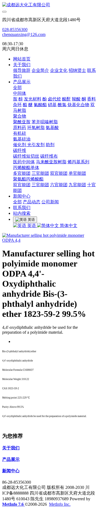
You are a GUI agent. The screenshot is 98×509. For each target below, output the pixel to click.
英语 (31, 225)
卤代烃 (54, 99)
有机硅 (19, 133)
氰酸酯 (40, 104)
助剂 (50, 144)
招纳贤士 (77, 70)
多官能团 (21, 173)
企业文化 (59, 70)
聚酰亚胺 (21, 121)
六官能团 (59, 184)
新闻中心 (21, 196)
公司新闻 (50, 202)
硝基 (52, 104)
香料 (91, 99)
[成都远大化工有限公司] (49, 5)
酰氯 (62, 104)
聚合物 (19, 116)
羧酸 (76, 99)
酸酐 (66, 99)
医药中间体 (24, 162)
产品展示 (21, 81)
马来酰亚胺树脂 (51, 162)
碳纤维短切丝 (26, 156)
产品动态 (31, 202)
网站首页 (21, 59)
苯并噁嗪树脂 (45, 121)
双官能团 (59, 173)
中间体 (19, 93)
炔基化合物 (78, 104)
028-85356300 (14, 29)
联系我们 (21, 207)
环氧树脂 (36, 127)
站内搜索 (21, 213)
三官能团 (40, 173)
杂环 (17, 104)
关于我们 (21, 64)
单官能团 (77, 173)
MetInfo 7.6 (13, 504)
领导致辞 (21, 70)
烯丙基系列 (78, 162)
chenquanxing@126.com (23, 34)
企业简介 (40, 70)
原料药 (19, 127)
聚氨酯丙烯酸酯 (28, 179)
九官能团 (77, 184)
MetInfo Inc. (60, 504)
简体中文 (68, 225)
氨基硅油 (21, 139)
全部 (17, 87)
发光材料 (32, 99)
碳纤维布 (49, 156)
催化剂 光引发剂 (29, 144)
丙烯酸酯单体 (26, 167)
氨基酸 (52, 127)
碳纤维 (19, 150)
